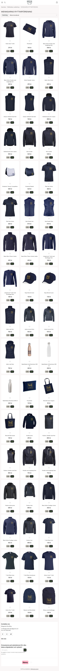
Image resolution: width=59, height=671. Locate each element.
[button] (12, 51)
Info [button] (8, 51)
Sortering (4, 15)
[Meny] (2, 2)
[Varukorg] (57, 2)
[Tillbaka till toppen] (57, 669)
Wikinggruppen (34, 669)
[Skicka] (25, 650)
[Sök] (4, 2)
